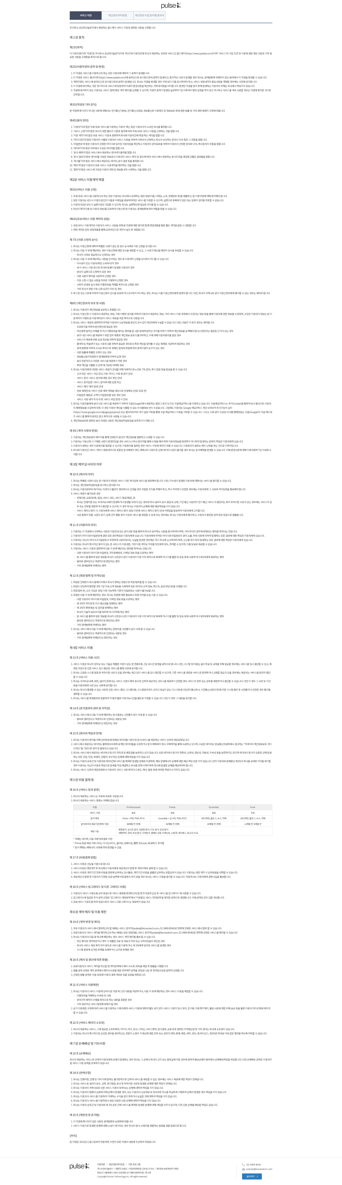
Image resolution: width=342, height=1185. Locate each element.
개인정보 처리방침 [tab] (117, 15)
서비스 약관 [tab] (86, 15)
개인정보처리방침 (116, 1164)
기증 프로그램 (134, 1164)
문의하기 (251, 1176)
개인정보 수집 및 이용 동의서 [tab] (149, 15)
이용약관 (101, 1164)
